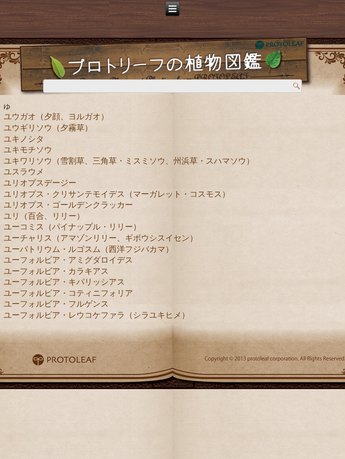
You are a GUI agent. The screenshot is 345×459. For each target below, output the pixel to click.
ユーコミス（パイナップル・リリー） (72, 226)
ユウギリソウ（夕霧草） (48, 127)
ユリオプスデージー (40, 182)
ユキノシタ (24, 138)
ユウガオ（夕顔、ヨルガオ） (56, 116)
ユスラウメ (24, 171)
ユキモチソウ (28, 149)
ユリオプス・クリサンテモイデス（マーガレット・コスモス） (117, 194)
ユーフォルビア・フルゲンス (56, 303)
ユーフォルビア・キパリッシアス (64, 281)
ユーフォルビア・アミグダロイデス (68, 259)
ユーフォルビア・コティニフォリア (68, 293)
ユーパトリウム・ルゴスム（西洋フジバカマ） (88, 249)
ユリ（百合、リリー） (44, 216)
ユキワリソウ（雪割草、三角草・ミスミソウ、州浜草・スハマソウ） (129, 160)
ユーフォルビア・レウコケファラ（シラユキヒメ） (97, 315)
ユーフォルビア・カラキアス (56, 271)
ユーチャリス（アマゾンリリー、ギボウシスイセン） (101, 238)
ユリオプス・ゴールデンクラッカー (68, 204)
